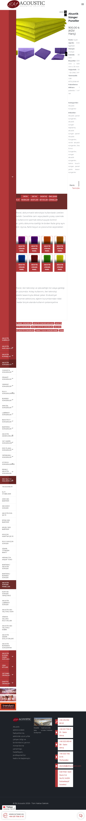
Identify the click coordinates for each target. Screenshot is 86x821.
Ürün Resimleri (25, 198)
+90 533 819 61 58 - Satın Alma (65, 744)
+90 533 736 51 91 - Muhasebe (64, 757)
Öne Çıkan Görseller (52, 198)
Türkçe (9, 807)
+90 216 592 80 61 (8, 696)
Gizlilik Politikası (49, 729)
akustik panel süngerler (21, 323)
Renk (72, 185)
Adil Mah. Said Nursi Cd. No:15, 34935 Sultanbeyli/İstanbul (65, 778)
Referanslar (12, 691)
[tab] (25, 198)
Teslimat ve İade (44, 729)
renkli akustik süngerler (42, 327)
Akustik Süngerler (22, 327)
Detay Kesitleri (34, 198)
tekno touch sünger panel (47, 330)
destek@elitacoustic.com (66, 766)
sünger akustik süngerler (23, 330)
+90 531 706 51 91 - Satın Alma (65, 732)
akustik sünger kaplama (43, 323)
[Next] (66, 54)
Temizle (76, 188)
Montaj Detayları (43, 198)
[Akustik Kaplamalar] (26, 4)
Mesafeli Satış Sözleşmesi (37, 730)
